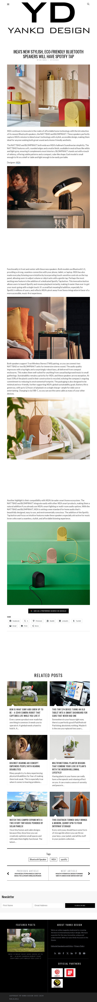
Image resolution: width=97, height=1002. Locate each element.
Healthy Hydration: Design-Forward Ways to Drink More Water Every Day (69, 873)
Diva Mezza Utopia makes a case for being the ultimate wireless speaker (27, 873)
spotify (64, 859)
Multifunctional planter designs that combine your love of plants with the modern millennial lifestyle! (69, 767)
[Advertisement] (48, 41)
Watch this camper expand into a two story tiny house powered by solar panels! (26, 823)
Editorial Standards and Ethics (62, 946)
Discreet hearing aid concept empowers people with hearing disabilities (25, 766)
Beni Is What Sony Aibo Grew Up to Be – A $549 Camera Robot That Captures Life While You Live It (26, 712)
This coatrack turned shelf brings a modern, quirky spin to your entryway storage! (69, 823)
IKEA (18, 162)
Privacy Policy (79, 946)
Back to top (13, 998)
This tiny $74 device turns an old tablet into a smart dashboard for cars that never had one (69, 712)
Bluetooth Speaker (38, 859)
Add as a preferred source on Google (50, 611)
